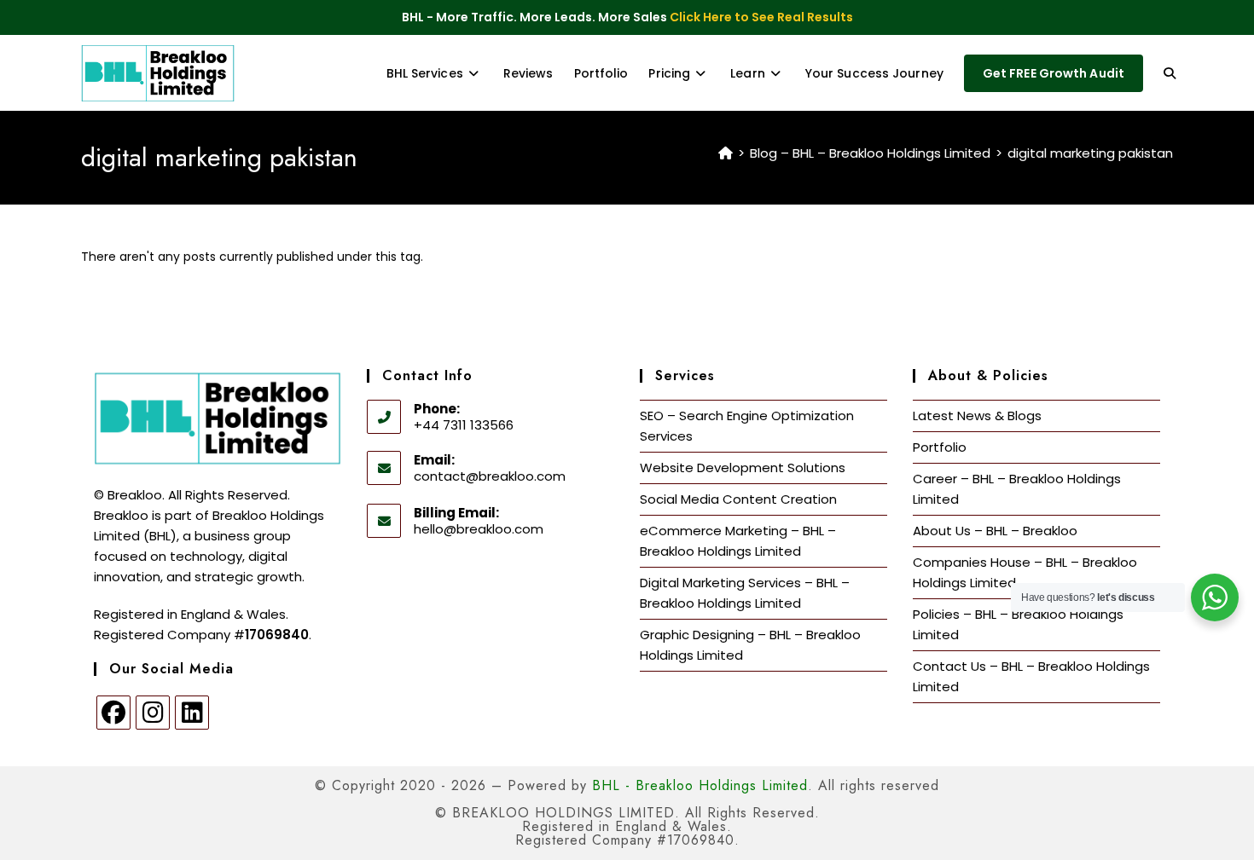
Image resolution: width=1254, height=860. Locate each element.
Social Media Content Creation (738, 499)
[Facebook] (113, 713)
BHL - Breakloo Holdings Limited (700, 785)
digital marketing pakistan (1090, 153)
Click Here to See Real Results (761, 17)
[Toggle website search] (1169, 73)
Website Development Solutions (742, 467)
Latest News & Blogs (977, 415)
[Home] (725, 153)
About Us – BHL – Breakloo (995, 531)
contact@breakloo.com (490, 476)
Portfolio (940, 447)
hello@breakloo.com (478, 529)
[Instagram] (153, 713)
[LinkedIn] (192, 713)
